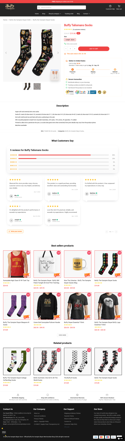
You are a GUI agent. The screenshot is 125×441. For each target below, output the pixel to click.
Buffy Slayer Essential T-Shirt (74, 322)
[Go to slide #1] (27, 86)
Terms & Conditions (40, 416)
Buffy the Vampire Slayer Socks (44, 20)
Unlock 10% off (4, 432)
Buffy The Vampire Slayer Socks (106, 378)
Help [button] (121, 438)
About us (36, 413)
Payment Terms (69, 416)
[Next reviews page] (116, 231)
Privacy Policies (38, 418)
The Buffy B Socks (70, 378)
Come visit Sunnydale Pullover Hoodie (47, 322)
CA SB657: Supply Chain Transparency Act (46, 424)
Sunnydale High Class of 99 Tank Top (16, 280)
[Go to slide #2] (37, 86)
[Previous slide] (6, 53)
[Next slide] (58, 53)
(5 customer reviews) (79, 29)
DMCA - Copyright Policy (41, 421)
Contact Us (67, 421)
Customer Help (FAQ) (70, 424)
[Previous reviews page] (106, 231)
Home (5, 20)
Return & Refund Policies (71, 418)
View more (62, 335)
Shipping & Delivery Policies (72, 413)
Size (65, 36)
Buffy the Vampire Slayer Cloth (20, 20)
